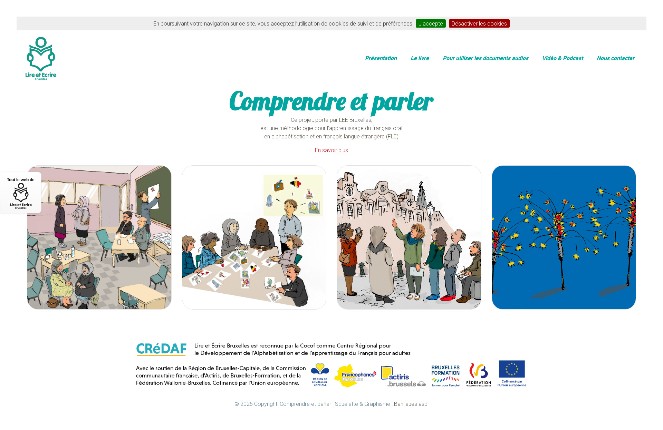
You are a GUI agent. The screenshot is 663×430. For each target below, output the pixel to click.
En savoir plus (331, 150)
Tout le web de (21, 179)
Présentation (381, 58)
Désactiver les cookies (479, 23)
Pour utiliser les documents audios (485, 58)
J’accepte (431, 23)
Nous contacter (615, 58)
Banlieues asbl (411, 403)
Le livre (420, 58)
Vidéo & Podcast (562, 58)
